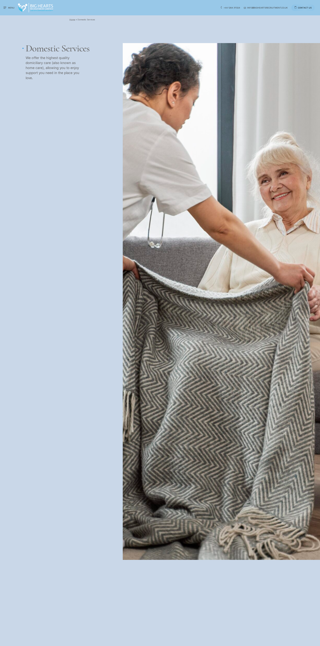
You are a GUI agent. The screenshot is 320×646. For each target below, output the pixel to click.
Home (72, 19)
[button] (9, 7)
